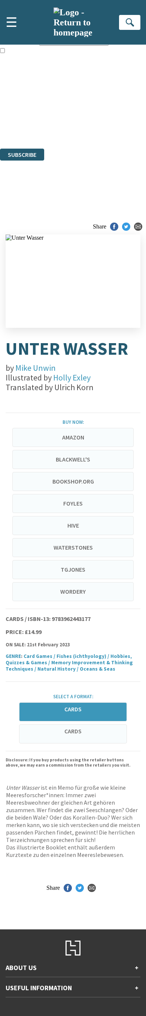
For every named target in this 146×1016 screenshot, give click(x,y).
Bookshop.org (73, 481)
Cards (73, 731)
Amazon (73, 437)
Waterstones (73, 547)
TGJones (73, 569)
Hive (73, 525)
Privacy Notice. (18, 125)
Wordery (73, 591)
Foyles (73, 503)
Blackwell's (73, 459)
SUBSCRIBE (22, 154)
